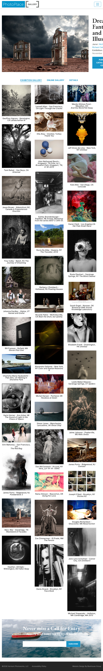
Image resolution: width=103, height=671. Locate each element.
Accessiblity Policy (39, 666)
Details (73, 80)
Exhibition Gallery (31, 80)
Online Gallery (55, 80)
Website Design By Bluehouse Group (86, 666)
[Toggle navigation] (97, 4)
